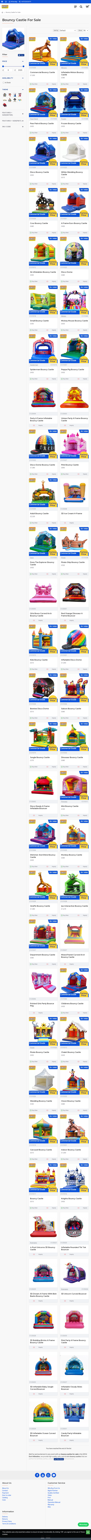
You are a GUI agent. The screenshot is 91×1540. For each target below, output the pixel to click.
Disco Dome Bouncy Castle (42, 465)
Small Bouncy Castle (39, 321)
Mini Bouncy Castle (69, 806)
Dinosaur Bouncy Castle (72, 757)
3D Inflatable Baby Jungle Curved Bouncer (41, 1388)
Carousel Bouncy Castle (41, 1150)
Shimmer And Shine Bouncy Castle (42, 856)
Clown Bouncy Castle (71, 1101)
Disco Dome (66, 272)
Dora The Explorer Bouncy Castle (42, 563)
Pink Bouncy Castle (70, 465)
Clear (22, 55)
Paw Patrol (34, 119)
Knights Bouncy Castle (71, 1199)
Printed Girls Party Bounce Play (42, 1005)
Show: (80, 30)
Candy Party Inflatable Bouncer (71, 1434)
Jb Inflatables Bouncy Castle (43, 272)
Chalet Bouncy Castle (71, 1052)
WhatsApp (83, 1524)
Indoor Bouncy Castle (71, 1150)
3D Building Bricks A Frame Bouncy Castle (42, 1341)
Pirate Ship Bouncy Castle (73, 562)
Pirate (63, 558)
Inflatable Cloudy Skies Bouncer (71, 1388)
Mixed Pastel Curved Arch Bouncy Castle (73, 956)
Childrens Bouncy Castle (72, 1004)
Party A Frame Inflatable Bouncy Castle (41, 419)
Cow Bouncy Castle (39, 223)
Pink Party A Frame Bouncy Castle (73, 1341)
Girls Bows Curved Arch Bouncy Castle (41, 614)
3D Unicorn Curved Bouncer (74, 1294)
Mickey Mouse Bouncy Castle (74, 321)
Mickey (63, 316)
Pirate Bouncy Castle (39, 1052)
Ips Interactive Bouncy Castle (74, 906)
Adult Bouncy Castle (39, 513)
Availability (7, 78)
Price (4, 61)
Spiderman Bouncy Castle (42, 369)
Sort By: (56, 30)
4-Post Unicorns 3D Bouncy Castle (42, 1248)
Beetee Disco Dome (39, 709)
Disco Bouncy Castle (39, 172)
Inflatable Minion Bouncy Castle (72, 73)
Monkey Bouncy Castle (71, 855)
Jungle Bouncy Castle (40, 757)
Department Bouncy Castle (42, 955)
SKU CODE (6, 127)
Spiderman (34, 365)
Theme (5, 90)
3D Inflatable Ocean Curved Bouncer (42, 1434)
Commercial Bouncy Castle (42, 72)
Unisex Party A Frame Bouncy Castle (74, 419)
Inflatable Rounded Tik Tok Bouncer (73, 1248)
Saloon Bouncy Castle (71, 709)
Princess (64, 801)
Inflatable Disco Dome (71, 660)
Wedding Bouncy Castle (41, 1101)
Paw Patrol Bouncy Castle (42, 123)
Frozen (63, 119)
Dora (32, 558)
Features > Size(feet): (12, 121)
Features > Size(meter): (7, 114)
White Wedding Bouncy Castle (72, 173)
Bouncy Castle (36, 1199)
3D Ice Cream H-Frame (71, 513)
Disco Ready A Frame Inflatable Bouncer (40, 807)
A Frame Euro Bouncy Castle (74, 223)
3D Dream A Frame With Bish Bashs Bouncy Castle (43, 1295)
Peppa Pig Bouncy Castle (72, 369)
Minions (64, 68)
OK (88, 1532)
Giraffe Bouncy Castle (40, 906)
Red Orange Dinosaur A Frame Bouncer (72, 614)
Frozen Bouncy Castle (71, 123)
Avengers (33, 1243)
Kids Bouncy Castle (39, 660)
